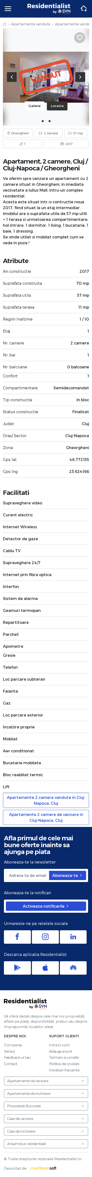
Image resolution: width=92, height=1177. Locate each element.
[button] (42, 121)
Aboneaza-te (65, 875)
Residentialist (25, 1004)
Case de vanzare (20, 1119)
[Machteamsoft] (43, 1168)
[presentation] (12, 77)
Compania (13, 1045)
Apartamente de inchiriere (28, 1093)
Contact (10, 1064)
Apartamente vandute (30, 24)
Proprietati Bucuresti (24, 1106)
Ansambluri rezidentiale (26, 1144)
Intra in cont (59, 1045)
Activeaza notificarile (44, 906)
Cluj (78, 161)
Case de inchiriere (21, 1131)
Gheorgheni (62, 168)
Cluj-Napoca (21, 168)
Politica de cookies (64, 1064)
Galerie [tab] (34, 106)
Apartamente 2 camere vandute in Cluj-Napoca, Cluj (46, 800)
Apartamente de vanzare (27, 1081)
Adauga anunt (60, 1051)
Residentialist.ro (49, 9)
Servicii (9, 1051)
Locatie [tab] (57, 106)
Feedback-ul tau (17, 1057)
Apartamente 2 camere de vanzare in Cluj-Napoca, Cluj (46, 817)
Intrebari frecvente (64, 1070)
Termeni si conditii (64, 1057)
